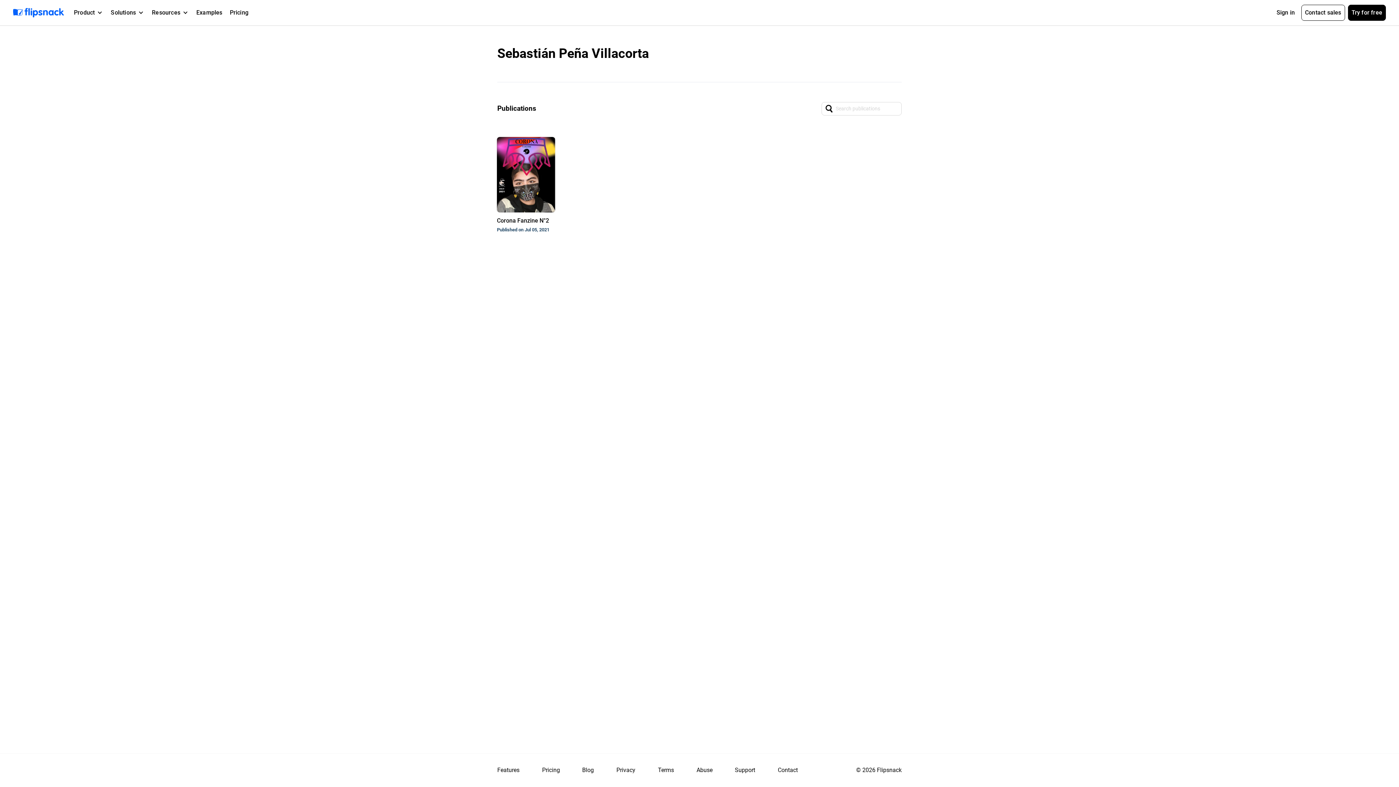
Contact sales (1323, 12)
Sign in (1286, 12)
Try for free (1367, 12)
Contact (788, 770)
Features (508, 770)
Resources (166, 12)
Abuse (705, 770)
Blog (588, 770)
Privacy (625, 770)
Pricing (239, 12)
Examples (209, 12)
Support (745, 770)
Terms (666, 770)
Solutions (123, 12)
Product (84, 12)
